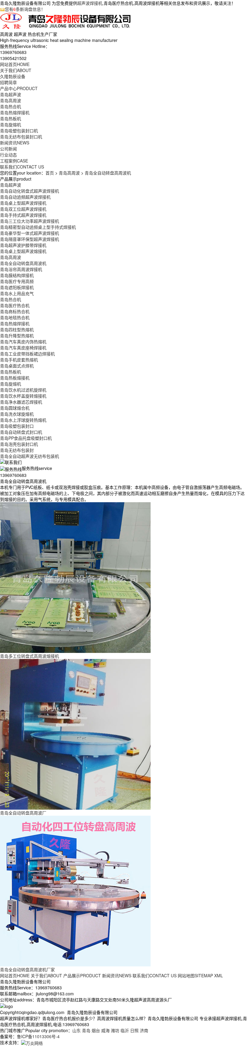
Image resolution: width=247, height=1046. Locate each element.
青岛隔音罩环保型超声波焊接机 (29, 239)
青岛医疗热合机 (15, 305)
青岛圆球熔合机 (15, 408)
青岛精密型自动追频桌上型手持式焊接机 (38, 227)
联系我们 (22, 167)
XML (218, 975)
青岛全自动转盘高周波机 (108, 173)
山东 (76, 1030)
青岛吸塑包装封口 (17, 426)
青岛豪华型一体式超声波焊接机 (29, 233)
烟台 (96, 1030)
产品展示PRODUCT (82, 975)
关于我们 (15, 70)
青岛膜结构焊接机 (17, 275)
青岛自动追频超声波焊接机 (25, 197)
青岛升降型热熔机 (17, 335)
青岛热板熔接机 (15, 378)
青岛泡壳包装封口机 (19, 444)
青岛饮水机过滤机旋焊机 (23, 390)
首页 (49, 173)
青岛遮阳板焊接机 (17, 287)
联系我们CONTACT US (155, 975)
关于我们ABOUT (46, 975)
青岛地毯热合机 (15, 317)
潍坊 (115, 1030)
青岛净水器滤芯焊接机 (21, 402)
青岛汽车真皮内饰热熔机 (23, 342)
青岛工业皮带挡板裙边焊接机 (27, 354)
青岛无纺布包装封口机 (21, 137)
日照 (134, 1030)
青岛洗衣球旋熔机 (17, 414)
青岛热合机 (10, 106)
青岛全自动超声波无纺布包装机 (29, 456)
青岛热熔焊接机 (15, 112)
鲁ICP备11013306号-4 (38, 1036)
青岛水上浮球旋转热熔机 (23, 420)
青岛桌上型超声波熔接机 (23, 251)
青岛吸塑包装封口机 (19, 131)
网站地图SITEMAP (195, 975)
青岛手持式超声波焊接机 (23, 215)
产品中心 (19, 88)
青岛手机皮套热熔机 (19, 360)
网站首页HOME (15, 975)
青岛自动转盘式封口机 (21, 432)
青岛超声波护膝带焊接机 (23, 245)
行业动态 (8, 155)
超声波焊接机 (89, 3)
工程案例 (14, 161)
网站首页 (15, 64)
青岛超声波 (10, 94)
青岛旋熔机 (10, 124)
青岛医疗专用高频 (17, 281)
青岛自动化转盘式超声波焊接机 (29, 191)
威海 (105, 1030)
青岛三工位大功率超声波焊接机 (29, 221)
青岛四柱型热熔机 (17, 329)
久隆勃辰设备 (12, 76)
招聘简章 (8, 82)
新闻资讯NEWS (116, 975)
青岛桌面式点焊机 (17, 366)
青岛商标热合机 (15, 311)
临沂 (124, 1030)
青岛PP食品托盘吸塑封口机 (26, 438)
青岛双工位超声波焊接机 (23, 209)
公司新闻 (8, 149)
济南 (144, 1030)
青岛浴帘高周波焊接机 (21, 269)
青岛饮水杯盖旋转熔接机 (23, 396)
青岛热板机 (10, 118)
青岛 (86, 1030)
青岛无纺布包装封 (17, 450)
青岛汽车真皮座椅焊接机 (23, 348)
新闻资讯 (14, 143)
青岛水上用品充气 (17, 293)
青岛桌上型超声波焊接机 (23, 203)
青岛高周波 (10, 100)
